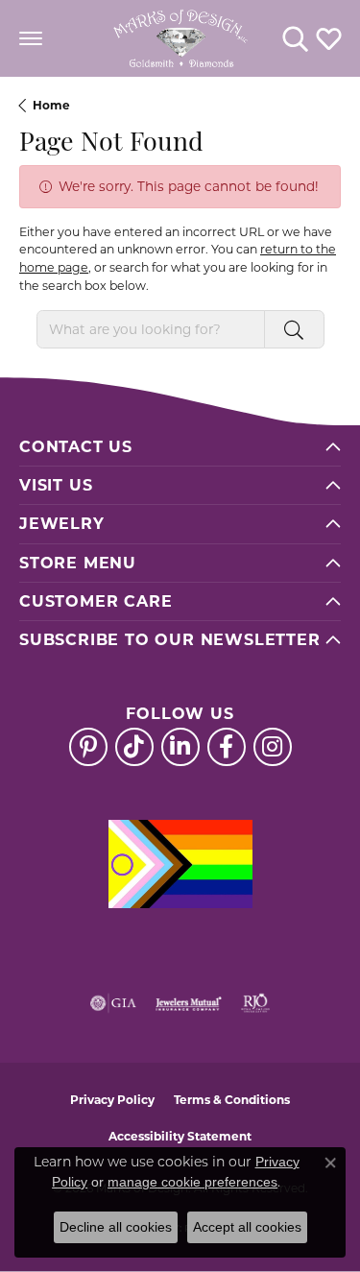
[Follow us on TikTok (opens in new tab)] (134, 747)
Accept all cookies (247, 1227)
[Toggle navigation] (31, 38)
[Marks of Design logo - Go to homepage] (180, 38)
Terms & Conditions (232, 1099)
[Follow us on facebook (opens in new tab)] (226, 747)
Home (51, 105)
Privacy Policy (112, 1099)
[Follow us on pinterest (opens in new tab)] (88, 747)
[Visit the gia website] (113, 1003)
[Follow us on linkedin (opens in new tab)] (180, 747)
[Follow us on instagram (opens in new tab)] (272, 747)
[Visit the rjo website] (255, 1003)
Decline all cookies (116, 1227)
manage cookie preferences (192, 1181)
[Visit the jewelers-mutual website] (189, 1003)
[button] (295, 38)
